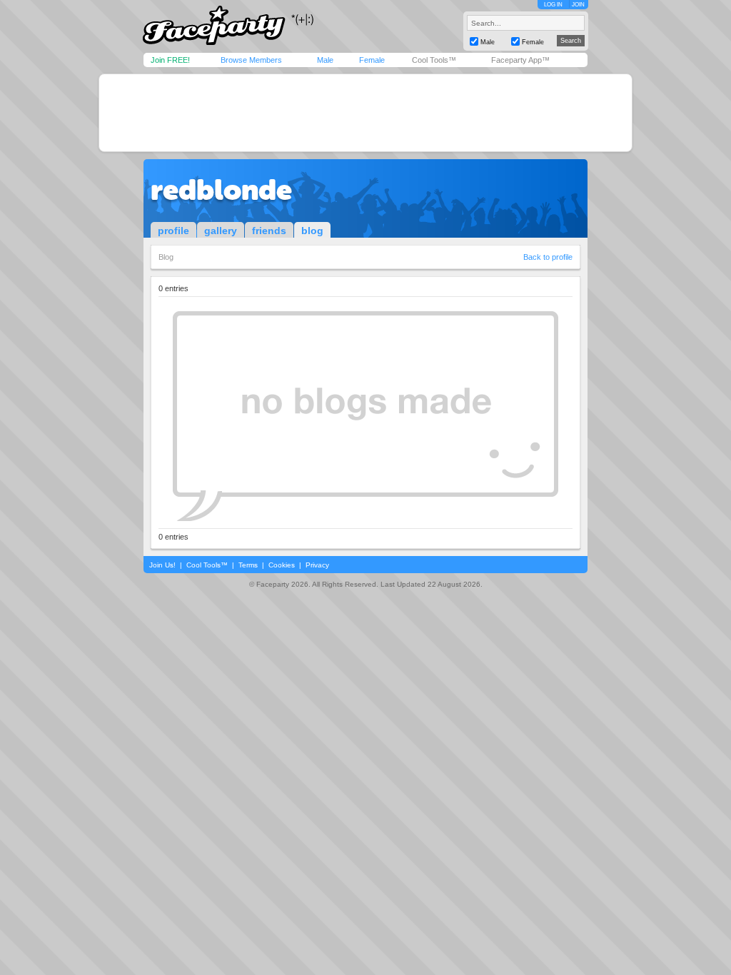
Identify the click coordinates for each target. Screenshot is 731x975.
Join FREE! (170, 60)
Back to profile (548, 257)
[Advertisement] (365, 113)
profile (173, 230)
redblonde (221, 189)
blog (312, 230)
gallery (220, 230)
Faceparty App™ (520, 60)
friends (269, 230)
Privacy (317, 565)
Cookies (281, 565)
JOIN (578, 4)
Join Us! (162, 565)
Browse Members (251, 60)
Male (325, 60)
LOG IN (553, 4)
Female (372, 60)
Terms (248, 565)
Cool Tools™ (434, 60)
